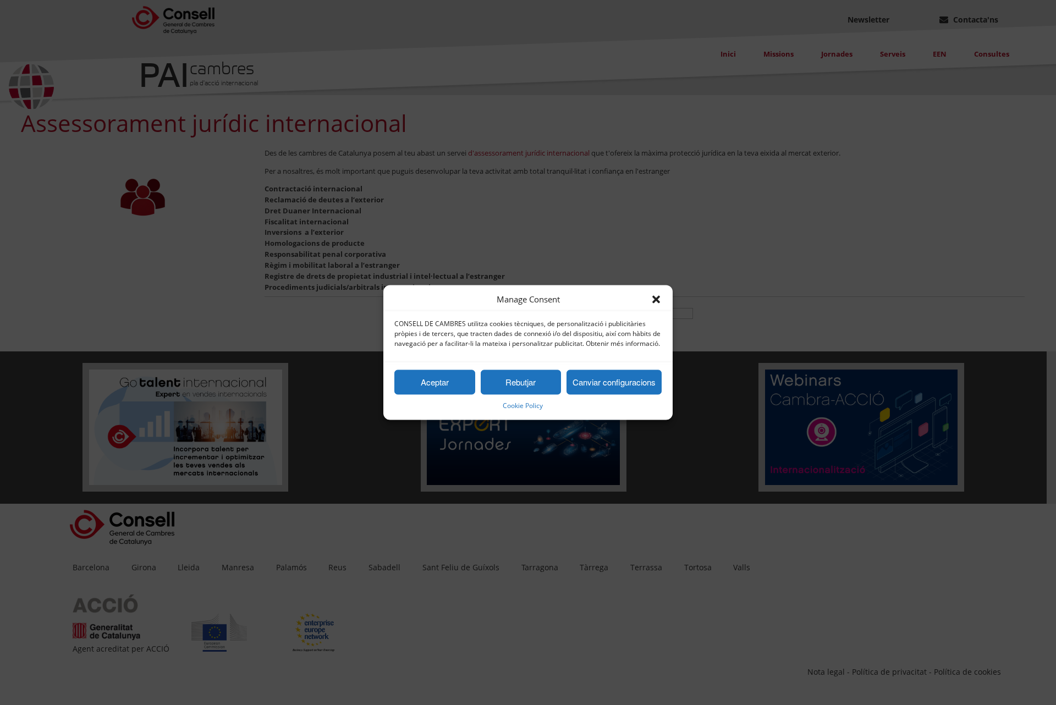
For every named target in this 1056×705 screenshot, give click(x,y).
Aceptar (435, 382)
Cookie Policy (523, 406)
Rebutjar (520, 382)
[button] (656, 299)
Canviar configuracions (614, 382)
